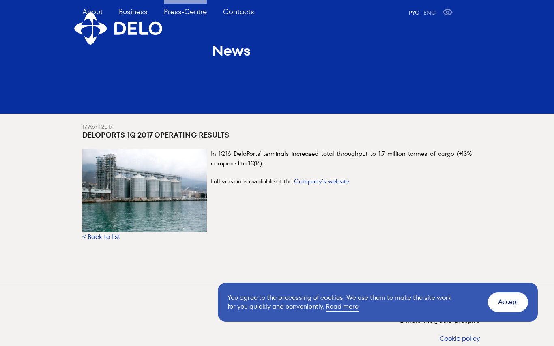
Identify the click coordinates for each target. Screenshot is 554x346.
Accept (508, 302)
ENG (429, 13)
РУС (414, 13)
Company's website (321, 181)
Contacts (238, 11)
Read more (342, 306)
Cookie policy (460, 338)
